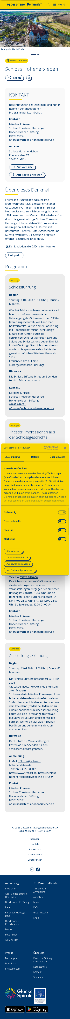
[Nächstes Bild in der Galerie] (65, 33)
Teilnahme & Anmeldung (39, 890)
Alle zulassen (13, 551)
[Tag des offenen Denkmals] (25, 4)
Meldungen (11, 958)
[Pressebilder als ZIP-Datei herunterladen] (28, 77)
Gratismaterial (40, 912)
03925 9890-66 (29, 577)
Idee (7, 907)
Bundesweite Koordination (12, 922)
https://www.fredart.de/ (23, 773)
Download (10, 963)
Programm (10, 888)
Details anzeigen (15, 557)
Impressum (35, 849)
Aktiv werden (11, 939)
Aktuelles (38, 897)
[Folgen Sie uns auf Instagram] (32, 869)
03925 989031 (17, 136)
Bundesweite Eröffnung (17, 902)
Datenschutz (35, 854)
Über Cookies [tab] (57, 457)
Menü (61, 4)
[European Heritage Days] (40, 996)
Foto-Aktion (11, 934)
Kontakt (35, 844)
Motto (8, 929)
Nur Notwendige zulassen (20, 570)
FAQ (35, 907)
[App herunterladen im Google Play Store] (37, 1009)
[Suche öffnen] (48, 4)
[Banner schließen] (65, 448)
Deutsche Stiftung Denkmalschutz (42, 960)
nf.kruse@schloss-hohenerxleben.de (31, 140)
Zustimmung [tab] (12, 457)
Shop (36, 917)
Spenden (35, 838)
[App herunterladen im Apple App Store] (15, 1009)
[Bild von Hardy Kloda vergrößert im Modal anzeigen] (64, 42)
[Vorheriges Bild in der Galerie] (4, 33)
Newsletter (39, 902)
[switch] (62, 521)
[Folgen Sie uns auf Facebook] (38, 869)
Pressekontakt (12, 968)
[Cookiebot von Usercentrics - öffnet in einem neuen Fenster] (44, 448)
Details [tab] (35, 457)
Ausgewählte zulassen (18, 564)
